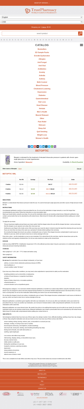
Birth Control (42, 82)
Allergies (42, 59)
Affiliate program (42, 397)
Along (20, 168)
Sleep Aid (42, 128)
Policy (42, 385)
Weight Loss (42, 135)
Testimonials (42, 377)
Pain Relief (42, 122)
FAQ (42, 381)
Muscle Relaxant (42, 115)
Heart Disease (42, 105)
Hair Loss (42, 102)
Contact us (42, 388)
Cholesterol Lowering (42, 89)
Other (42, 118)
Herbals (42, 108)
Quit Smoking (42, 131)
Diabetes (42, 95)
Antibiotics (42, 69)
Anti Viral (42, 65)
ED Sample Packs (42, 52)
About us (42, 370)
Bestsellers (42, 49)
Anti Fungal (42, 62)
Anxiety (42, 72)
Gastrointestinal (42, 98)
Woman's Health (42, 138)
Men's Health (42, 112)
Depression (42, 92)
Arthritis (42, 75)
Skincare (42, 125)
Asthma (42, 79)
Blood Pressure (42, 85)
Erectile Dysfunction (42, 56)
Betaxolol (29, 162)
